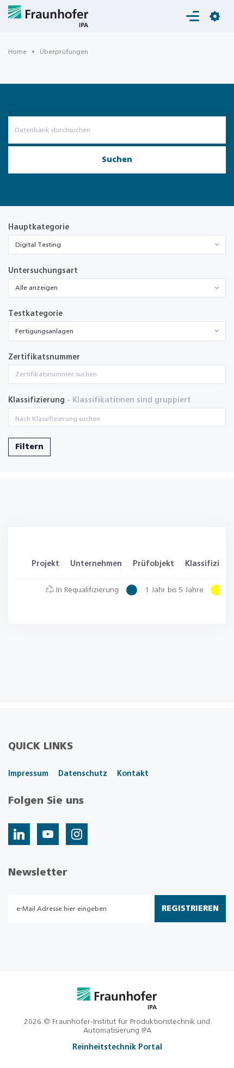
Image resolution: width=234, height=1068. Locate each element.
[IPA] (117, 998)
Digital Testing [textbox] (38, 244)
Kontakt (133, 774)
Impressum (28, 774)
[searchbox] (117, 419)
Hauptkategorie (38, 227)
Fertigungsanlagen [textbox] (44, 331)
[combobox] (117, 244)
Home (17, 51)
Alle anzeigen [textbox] (36, 287)
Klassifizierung (99, 400)
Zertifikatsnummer (44, 357)
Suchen (117, 160)
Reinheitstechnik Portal (117, 1047)
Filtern (29, 447)
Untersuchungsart (43, 271)
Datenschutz (82, 774)
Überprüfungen (64, 51)
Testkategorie (35, 314)
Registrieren (190, 908)
